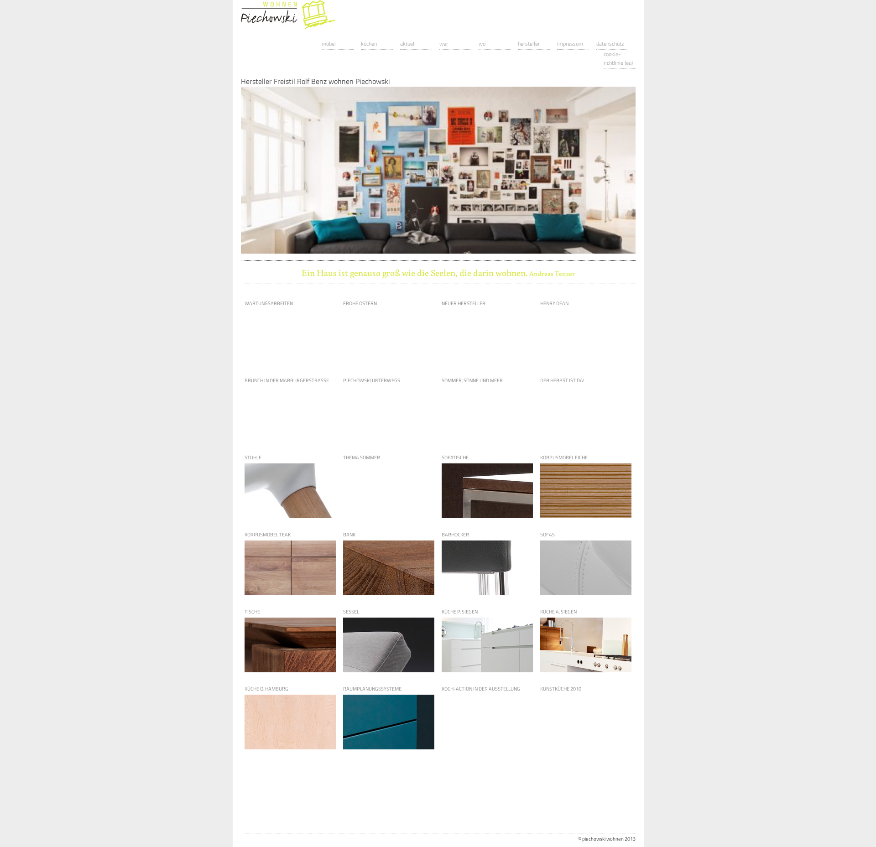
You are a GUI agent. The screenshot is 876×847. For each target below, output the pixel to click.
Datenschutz (610, 43)
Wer (443, 43)
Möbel (329, 43)
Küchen (369, 43)
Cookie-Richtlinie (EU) (618, 58)
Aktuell (408, 43)
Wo (482, 43)
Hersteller (529, 43)
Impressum (570, 43)
